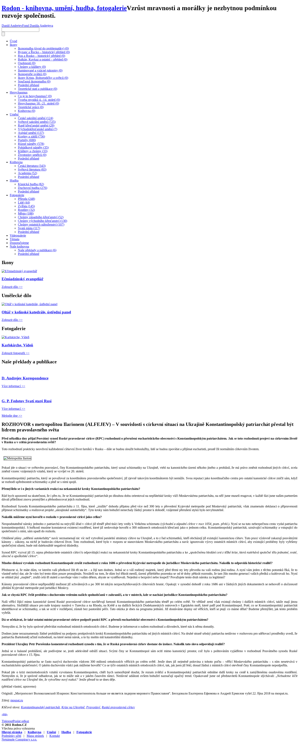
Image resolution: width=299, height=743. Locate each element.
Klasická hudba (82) (31, 184)
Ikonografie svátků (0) (32, 74)
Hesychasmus (18, 92)
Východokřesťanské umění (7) (37, 129)
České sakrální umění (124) (35, 118)
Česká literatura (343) (32, 166)
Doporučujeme (19, 243)
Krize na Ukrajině (73, 707)
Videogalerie (18, 235)
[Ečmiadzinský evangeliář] (19, 271)
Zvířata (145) (26, 206)
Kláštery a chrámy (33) (32, 151)
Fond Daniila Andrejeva (37, 25)
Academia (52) (27, 173)
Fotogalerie (17, 195)
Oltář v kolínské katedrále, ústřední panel (36, 312)
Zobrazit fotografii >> (15, 353)
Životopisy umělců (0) (32, 155)
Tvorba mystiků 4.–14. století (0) (39, 99)
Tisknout (7, 721)
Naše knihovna (19, 246)
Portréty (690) (27, 140)
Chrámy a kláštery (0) (32, 66)
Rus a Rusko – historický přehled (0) (41, 55)
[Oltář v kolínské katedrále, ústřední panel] (29, 304)
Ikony (13, 44)
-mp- (5, 714)
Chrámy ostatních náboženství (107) (41, 224)
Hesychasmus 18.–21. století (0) (38, 103)
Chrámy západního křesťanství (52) (40, 217)
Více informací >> (13, 386)
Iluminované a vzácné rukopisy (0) (40, 70)
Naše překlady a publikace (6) (37, 250)
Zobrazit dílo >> (12, 287)
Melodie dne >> (12, 415)
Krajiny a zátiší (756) (31, 136)
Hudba (14, 180)
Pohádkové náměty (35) (33, 147)
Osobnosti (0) (26, 63)
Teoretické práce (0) (31, 107)
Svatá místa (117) (29, 228)
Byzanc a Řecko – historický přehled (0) (44, 52)
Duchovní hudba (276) (32, 188)
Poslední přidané (28, 85)
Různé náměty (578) (31, 144)
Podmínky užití (11, 735)
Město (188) (26, 213)
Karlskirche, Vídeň (17, 345)
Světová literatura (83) (32, 169)
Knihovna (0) (26, 110)
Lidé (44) (24, 202)
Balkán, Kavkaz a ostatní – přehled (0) (42, 59)
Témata (14, 239)
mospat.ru (16, 700)
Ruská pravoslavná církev (118, 707)
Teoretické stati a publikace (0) (37, 88)
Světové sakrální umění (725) (37, 121)
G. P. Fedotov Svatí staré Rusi (26, 401)
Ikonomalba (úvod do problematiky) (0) (43, 48)
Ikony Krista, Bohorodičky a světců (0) (43, 77)
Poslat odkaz (21, 721)
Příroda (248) (26, 199)
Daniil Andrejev (12, 25)
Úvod (13, 41)
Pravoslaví (93, 707)
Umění (14, 114)
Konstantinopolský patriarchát (40, 707)
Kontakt (54, 735)
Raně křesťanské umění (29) (36, 125)
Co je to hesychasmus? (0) (35, 96)
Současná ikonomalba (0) (34, 81)
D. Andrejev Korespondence (25, 378)
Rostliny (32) (26, 210)
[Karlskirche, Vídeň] (15, 337)
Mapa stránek (35, 735)
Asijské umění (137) (31, 132)
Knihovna (16, 162)
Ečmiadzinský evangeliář (22, 279)
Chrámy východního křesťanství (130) (42, 221)
